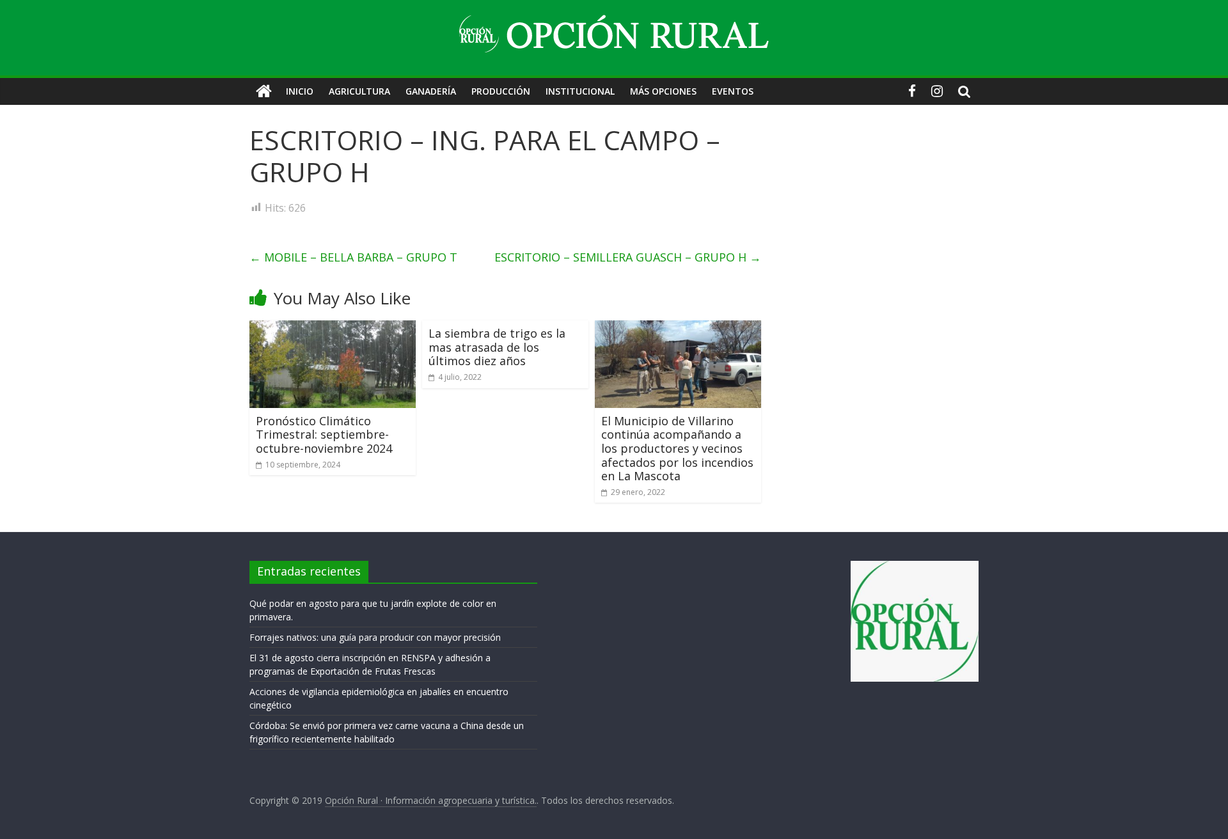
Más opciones (663, 91)
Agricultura (359, 91)
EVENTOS (732, 91)
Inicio (299, 91)
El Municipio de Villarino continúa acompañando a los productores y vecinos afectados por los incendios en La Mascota (677, 448)
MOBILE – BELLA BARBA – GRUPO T (353, 257)
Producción (500, 91)
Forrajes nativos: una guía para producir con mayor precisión (375, 637)
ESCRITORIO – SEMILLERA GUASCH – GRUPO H (627, 257)
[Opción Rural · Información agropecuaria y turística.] (263, 91)
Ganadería (430, 91)
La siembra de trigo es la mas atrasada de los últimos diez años (497, 346)
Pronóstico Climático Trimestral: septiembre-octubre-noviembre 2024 (324, 434)
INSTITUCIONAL (580, 91)
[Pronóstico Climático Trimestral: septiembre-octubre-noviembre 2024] (332, 328)
